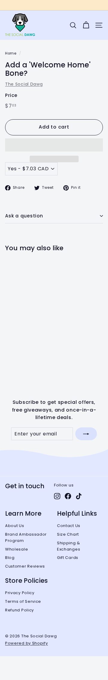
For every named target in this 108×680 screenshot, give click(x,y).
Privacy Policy (19, 593)
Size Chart (68, 534)
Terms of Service (23, 601)
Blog (10, 557)
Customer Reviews (25, 566)
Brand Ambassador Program (26, 537)
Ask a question (24, 216)
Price (11, 95)
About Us (14, 525)
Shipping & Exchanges (68, 546)
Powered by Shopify (26, 643)
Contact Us (68, 525)
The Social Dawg (24, 84)
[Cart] (86, 25)
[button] (54, 145)
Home (10, 53)
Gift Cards (67, 557)
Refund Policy (19, 610)
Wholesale (16, 549)
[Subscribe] (86, 434)
